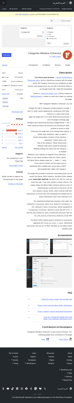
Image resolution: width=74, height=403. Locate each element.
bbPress (68, 377)
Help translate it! (22, 14)
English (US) (6, 94)
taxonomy (5, 106)
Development (33, 65)
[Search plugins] (52, 21)
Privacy (69, 363)
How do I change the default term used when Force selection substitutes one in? (57, 318)
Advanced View (17, 112)
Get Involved (13, 353)
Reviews (58, 65)
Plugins (51, 360)
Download (6, 55)
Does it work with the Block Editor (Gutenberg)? (55, 305)
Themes (51, 357)
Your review (19, 147)
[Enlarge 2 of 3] (46, 241)
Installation (46, 65)
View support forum (16, 166)
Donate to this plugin (15, 184)
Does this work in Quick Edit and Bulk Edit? (56, 299)
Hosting (69, 360)
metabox (5, 102)
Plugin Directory (67, 9)
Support (5, 65)
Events (15, 357)
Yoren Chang (56, 57)
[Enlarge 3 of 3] (69, 258)
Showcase (50, 353)
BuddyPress (67, 380)
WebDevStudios (36, 96)
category (5, 98)
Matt (69, 373)
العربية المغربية (63, 389)
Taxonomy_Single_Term (49, 93)
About (70, 353)
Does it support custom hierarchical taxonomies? (54, 311)
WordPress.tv (30, 363)
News (70, 357)
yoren (43, 339)
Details (67, 65)
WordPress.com (65, 370)
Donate (14, 360)
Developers (32, 360)
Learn (34, 353)
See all (4, 147)
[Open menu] (3, 3)
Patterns (51, 363)
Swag (15, 363)
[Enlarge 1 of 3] (69, 241)
